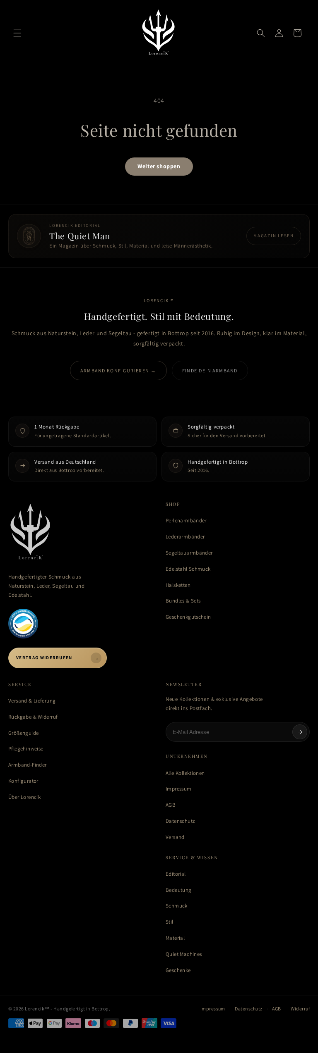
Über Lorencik (24, 796)
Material (175, 937)
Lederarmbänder (185, 536)
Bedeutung (179, 889)
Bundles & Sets (183, 600)
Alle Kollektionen (185, 773)
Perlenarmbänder (186, 520)
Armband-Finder (27, 764)
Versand (175, 837)
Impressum (179, 788)
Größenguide (23, 732)
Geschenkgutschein (188, 616)
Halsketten (178, 584)
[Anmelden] (299, 731)
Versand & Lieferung (31, 700)
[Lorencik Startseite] (80, 532)
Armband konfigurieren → (118, 370)
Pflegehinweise (25, 748)
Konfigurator (23, 780)
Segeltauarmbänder (189, 552)
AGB (171, 804)
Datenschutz (180, 820)
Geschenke (178, 970)
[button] (17, 33)
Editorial (176, 873)
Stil (169, 921)
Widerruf (300, 1008)
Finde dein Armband (210, 370)
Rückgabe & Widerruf (33, 716)
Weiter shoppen (158, 166)
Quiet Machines (184, 954)
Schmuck (177, 905)
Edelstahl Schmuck (188, 568)
